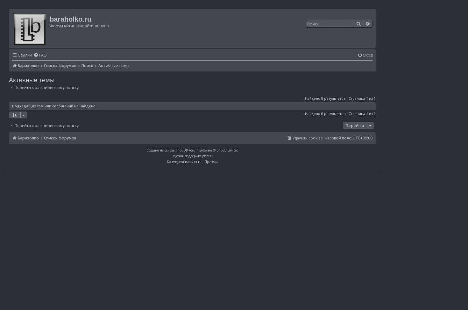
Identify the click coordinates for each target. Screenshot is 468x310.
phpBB (180, 150)
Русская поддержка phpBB (192, 156)
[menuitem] (40, 55)
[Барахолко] (30, 28)
